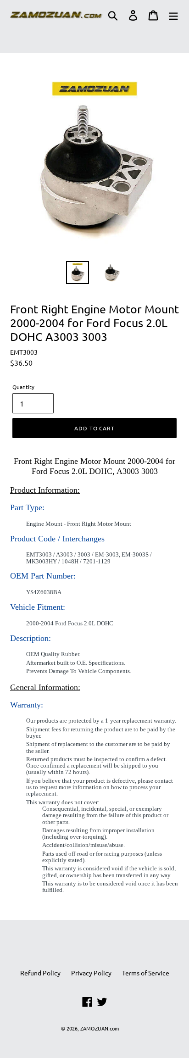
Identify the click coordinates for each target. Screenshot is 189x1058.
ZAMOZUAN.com (99, 1028)
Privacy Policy (91, 973)
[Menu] (173, 15)
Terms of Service (145, 973)
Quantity (23, 386)
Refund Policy (40, 973)
